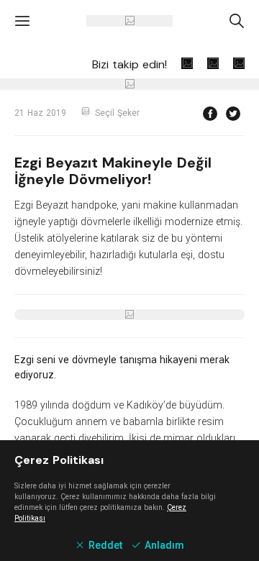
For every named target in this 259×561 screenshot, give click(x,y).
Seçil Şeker (117, 113)
